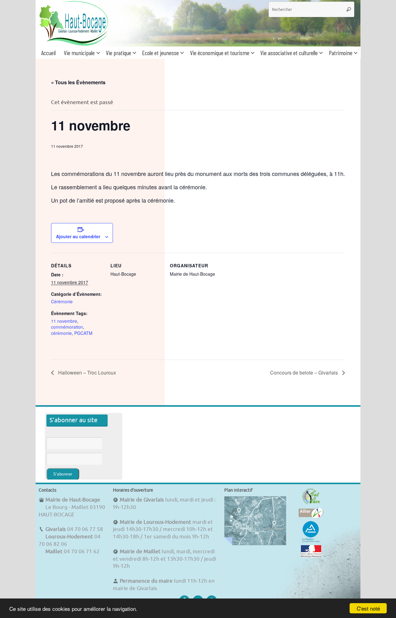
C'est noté (368, 608)
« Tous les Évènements (78, 82)
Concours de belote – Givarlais (304, 372)
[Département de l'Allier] (311, 517)
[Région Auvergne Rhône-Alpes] (311, 541)
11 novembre (64, 321)
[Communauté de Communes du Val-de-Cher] (311, 504)
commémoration (67, 327)
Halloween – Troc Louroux (86, 372)
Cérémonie (62, 301)
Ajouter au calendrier (78, 236)
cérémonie (61, 333)
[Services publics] (311, 556)
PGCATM (83, 333)
